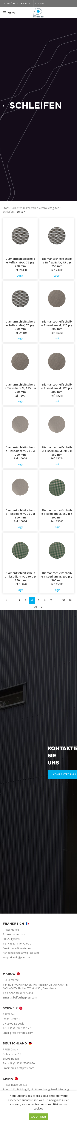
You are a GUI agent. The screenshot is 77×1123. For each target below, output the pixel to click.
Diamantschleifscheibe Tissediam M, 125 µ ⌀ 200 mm (56, 325)
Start (6, 208)
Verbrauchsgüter (49, 208)
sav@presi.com (30, 952)
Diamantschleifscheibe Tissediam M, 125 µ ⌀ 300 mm (56, 388)
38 (70, 600)
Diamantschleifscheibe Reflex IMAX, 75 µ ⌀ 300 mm (20, 325)
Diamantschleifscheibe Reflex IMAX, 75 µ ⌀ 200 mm (20, 262)
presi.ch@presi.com (21, 1032)
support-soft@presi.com (17, 957)
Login (20, 275)
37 (63, 600)
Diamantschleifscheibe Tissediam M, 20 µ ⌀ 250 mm (57, 451)
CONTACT (41, 3)
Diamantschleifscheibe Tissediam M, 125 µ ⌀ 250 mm (20, 388)
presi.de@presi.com (22, 1068)
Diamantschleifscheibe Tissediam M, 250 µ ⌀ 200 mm (56, 513)
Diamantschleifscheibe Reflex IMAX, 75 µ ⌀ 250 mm (57, 262)
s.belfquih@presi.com (24, 997)
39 (35, 606)
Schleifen (8, 211)
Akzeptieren (38, 1116)
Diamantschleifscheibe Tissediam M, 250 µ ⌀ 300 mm (56, 576)
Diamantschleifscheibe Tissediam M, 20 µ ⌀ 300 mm (20, 513)
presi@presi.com (21, 948)
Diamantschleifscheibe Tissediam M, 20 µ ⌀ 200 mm (20, 451)
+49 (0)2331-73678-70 (21, 1063)
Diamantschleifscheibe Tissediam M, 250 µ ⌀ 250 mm (20, 576)
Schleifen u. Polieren (24, 208)
